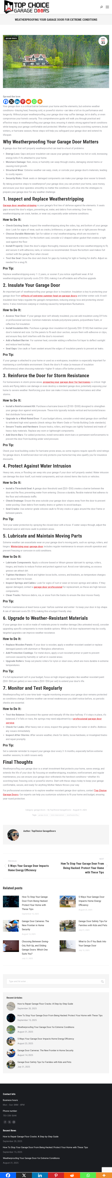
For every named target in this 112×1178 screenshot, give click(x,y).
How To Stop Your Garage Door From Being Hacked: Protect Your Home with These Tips (35, 903)
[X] (11, 101)
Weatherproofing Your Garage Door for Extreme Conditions (46, 1027)
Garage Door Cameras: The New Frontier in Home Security (35, 925)
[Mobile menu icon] (107, 7)
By (59, 810)
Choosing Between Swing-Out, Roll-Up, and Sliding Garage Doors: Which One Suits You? (35, 947)
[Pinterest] (22, 101)
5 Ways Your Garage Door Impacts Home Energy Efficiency (91, 901)
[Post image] (11, 901)
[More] (39, 101)
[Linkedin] (17, 101)
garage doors (11, 38)
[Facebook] (5, 101)
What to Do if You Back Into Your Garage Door (92, 943)
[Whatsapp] (34, 101)
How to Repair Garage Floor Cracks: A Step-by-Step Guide (45, 1004)
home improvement (57, 815)
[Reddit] (28, 101)
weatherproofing (72, 815)
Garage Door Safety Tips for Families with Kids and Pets (93, 923)
